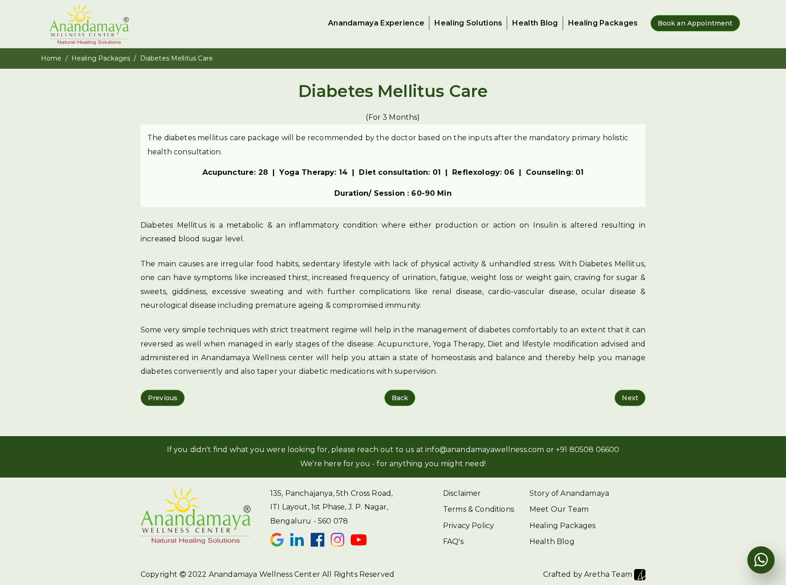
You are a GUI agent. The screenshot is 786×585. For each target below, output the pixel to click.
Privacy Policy (468, 525)
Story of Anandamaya (569, 493)
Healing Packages (603, 23)
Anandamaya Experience (376, 23)
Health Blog (535, 23)
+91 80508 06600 (587, 449)
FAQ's (453, 541)
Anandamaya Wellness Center (264, 574)
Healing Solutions (468, 23)
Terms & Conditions (478, 509)
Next (630, 398)
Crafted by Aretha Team (588, 574)
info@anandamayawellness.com (484, 449)
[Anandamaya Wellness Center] (89, 24)
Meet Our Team (559, 509)
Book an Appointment (695, 23)
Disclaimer (462, 493)
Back (400, 398)
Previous (162, 398)
